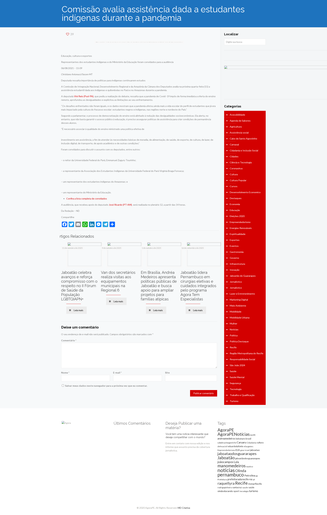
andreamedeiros (226, 438)
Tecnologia (236, 389)
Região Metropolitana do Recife (246, 353)
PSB (251, 479)
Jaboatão (226, 457)
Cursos (233, 186)
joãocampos (225, 462)
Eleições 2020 (237, 216)
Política (234, 335)
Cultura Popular (238, 180)
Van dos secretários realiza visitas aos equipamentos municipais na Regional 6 (118, 281)
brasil (248, 438)
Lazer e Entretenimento (242, 293)
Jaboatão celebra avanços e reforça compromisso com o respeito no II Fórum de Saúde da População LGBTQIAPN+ (79, 285)
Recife (233, 347)
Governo (234, 257)
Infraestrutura (237, 263)
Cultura (234, 174)
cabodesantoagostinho (226, 443)
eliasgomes (248, 446)
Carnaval (234, 144)
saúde (251, 487)
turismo (253, 490)
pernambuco (230, 474)
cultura (260, 442)
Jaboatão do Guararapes (243, 275)
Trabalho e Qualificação (242, 395)
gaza (242, 450)
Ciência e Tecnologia (241, 162)
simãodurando (225, 491)
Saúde (233, 371)
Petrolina (249, 475)
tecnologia (244, 491)
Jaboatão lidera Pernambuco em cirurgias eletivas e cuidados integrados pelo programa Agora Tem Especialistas (198, 285)
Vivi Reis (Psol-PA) (84, 96)
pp (257, 476)
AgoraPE (225, 429)
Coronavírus (236, 168)
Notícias (234, 329)
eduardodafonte (235, 446)
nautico (249, 466)
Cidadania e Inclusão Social (244, 150)
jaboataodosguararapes (236, 453)
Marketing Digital (239, 299)
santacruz (237, 487)
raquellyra (226, 483)
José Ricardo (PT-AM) (120, 204)
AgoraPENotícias (233, 434)
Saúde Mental (237, 377)
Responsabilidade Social (242, 359)
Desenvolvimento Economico (245, 192)
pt (254, 479)
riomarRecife (255, 483)
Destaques (236, 198)
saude (245, 487)
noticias (226, 470)
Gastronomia (237, 251)
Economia (235, 204)
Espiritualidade (237, 234)
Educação (235, 210)
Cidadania (251, 442)
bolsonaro (240, 438)
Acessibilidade (237, 114)
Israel (247, 450)
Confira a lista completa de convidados (86, 198)
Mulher (233, 323)
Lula (236, 462)
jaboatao (255, 450)
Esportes (234, 239)
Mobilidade (235, 311)
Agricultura (236, 126)
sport (236, 491)
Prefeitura (222, 479)
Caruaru (241, 442)
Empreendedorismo (240, 222)
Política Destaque (239, 341)
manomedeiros (231, 465)
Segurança (235, 383)
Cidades (234, 156)
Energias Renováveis (241, 228)
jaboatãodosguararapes (247, 458)
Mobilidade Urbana (240, 317)
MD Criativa (184, 507)
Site (167, 372)
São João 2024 (237, 365)
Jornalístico (236, 281)
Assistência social (239, 132)
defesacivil (222, 446)
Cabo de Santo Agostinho (243, 138)
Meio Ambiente (238, 305)
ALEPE (252, 435)
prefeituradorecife (238, 479)
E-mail (117, 372)
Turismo (234, 401)
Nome (65, 372)
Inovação (234, 269)
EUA (238, 450)
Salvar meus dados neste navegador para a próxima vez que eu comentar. (106, 385)
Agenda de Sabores (240, 120)
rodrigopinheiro (224, 487)
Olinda (240, 470)
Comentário (68, 340)
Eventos (234, 245)
